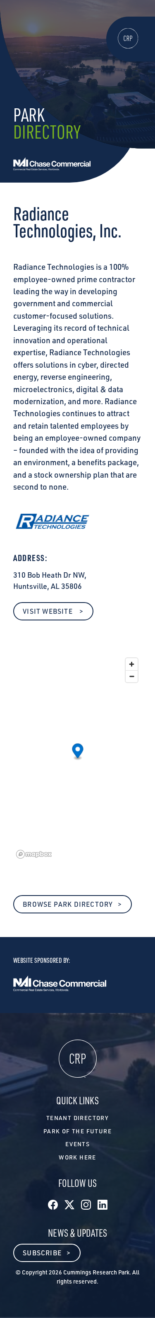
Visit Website (48, 611)
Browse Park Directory (68, 904)
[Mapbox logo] (34, 854)
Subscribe (42, 1253)
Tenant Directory (77, 1117)
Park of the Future (77, 1131)
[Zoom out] (132, 676)
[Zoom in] (132, 664)
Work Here (77, 1157)
